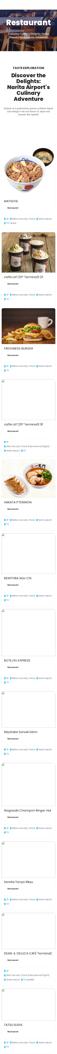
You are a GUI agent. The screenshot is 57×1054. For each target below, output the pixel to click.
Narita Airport (45, 218)
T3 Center (11, 223)
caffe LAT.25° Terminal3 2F (23, 277)
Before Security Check (23, 218)
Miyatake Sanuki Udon (20, 732)
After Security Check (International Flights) (27, 446)
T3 (7, 299)
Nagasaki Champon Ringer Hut (27, 810)
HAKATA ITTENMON (18, 502)
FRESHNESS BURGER (18, 348)
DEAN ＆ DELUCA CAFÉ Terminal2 (28, 953)
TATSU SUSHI (13, 1025)
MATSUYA (11, 201)
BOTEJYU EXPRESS (17, 660)
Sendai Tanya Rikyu (18, 882)
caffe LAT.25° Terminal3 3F (23, 424)
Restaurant (13, 207)
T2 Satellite (28, 979)
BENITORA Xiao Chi (17, 578)
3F (7, 442)
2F (7, 218)
